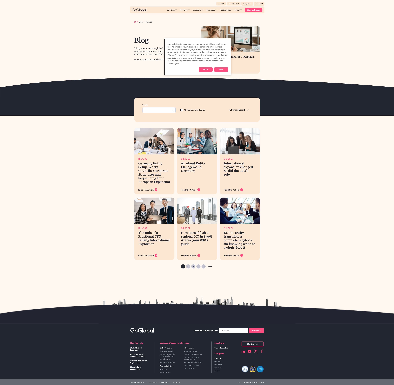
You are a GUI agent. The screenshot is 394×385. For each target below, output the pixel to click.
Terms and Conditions (137, 382)
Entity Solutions (166, 348)
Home (135, 22)
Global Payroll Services (191, 365)
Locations (197, 10)
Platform (184, 10)
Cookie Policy (164, 382)
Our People (218, 365)
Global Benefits (189, 368)
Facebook (262, 351)
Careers (217, 371)
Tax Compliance (165, 372)
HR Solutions (189, 348)
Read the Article (146, 189)
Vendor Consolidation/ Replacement (139, 361)
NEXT (210, 266)
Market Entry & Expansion (136, 349)
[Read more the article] (154, 141)
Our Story (217, 361)
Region (247, 4)
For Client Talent (233, 4)
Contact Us (252, 344)
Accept (221, 69)
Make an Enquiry (253, 10)
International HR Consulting (193, 362)
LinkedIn (243, 351)
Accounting (164, 369)
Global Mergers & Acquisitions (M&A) (137, 355)
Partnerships (225, 10)
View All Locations (221, 348)
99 (203, 266)
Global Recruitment (190, 351)
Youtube (249, 351)
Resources (210, 10)
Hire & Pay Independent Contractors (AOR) (191, 358)
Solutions (171, 10)
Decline (205, 69)
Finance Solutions (166, 366)
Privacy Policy (152, 382)
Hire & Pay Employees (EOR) (193, 354)
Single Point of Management (135, 368)
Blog (141, 22)
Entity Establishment (166, 351)
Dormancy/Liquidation (167, 362)
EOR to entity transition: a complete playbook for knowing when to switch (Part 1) (239, 240)
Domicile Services (165, 359)
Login (259, 4)
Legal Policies (176, 382)
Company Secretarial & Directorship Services (167, 355)
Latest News (218, 368)
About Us (217, 358)
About (237, 10)
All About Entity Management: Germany (193, 167)
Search (222, 4)
